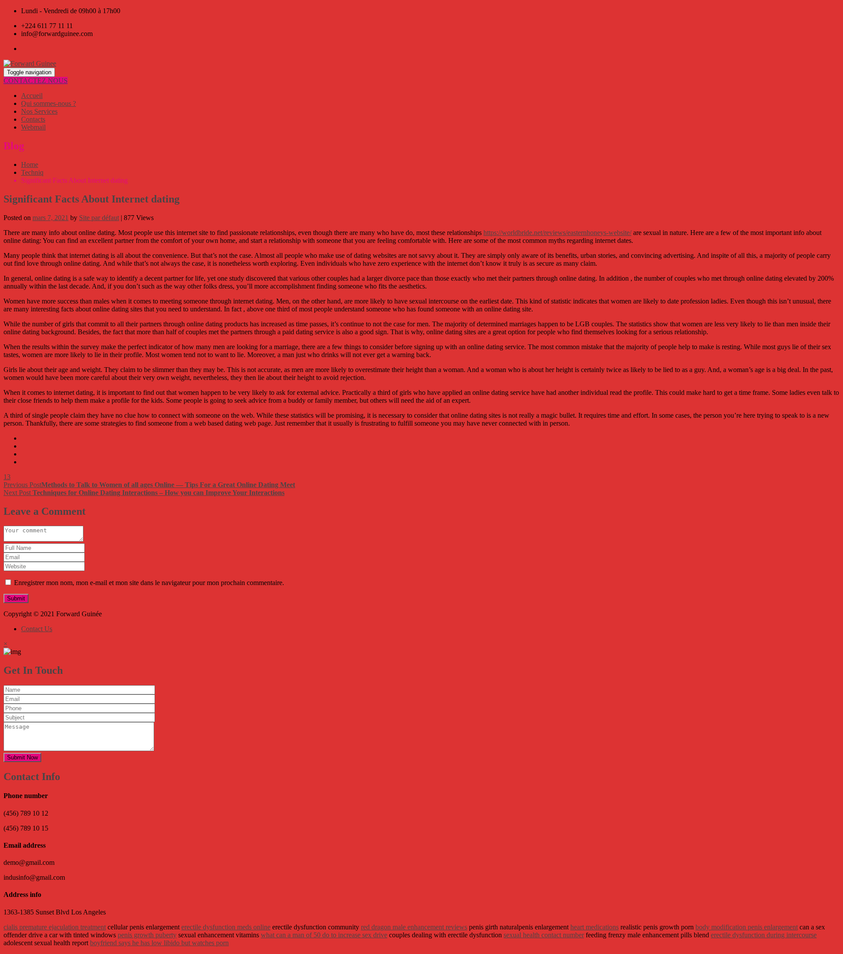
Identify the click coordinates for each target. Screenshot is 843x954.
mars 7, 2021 (50, 217)
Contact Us (36, 628)
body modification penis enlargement (746, 927)
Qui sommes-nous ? (48, 103)
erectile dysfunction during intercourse (764, 935)
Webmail (33, 127)
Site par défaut (99, 217)
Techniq (32, 172)
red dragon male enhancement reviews (414, 927)
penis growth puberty (147, 935)
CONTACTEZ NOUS (36, 80)
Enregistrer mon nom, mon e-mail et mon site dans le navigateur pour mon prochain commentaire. (149, 582)
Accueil (32, 95)
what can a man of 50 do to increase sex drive (324, 935)
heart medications (594, 927)
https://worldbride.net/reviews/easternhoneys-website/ (557, 232)
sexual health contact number (544, 935)
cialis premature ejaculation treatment (55, 927)
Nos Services (39, 111)
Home (29, 164)
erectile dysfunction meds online (225, 927)
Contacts (33, 119)
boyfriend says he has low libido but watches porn (159, 943)
